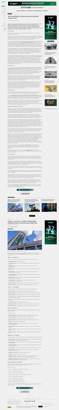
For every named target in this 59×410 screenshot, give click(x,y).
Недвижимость (38, 10)
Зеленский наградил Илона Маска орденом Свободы (48, 200)
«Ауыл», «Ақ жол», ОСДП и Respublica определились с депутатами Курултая (14, 200)
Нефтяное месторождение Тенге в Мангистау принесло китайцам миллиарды (31, 200)
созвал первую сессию (29, 383)
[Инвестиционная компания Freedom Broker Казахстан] (3, 6)
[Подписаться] (39, 399)
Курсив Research (3, 11)
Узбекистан (4, 30)
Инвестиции (30, 10)
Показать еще (32, 215)
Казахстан (4, 29)
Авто (4, 10)
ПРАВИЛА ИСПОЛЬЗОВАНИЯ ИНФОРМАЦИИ (47, 405)
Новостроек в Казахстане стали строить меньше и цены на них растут (50, 67)
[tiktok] (30, 401)
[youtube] (28, 401)
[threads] (32, 401)
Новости (4, 8)
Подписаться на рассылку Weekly (29, 398)
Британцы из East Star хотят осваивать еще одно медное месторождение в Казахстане (50, 81)
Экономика (37, 7)
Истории (4, 9)
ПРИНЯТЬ (40, 406)
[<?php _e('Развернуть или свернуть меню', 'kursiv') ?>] (5, 28)
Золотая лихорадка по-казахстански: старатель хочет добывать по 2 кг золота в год (50, 95)
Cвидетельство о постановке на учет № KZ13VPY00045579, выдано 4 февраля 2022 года (15, 402)
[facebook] (34, 401)
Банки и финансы (21, 10)
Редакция (4, 23)
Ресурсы (45, 10)
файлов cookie (28, 407)
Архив (26, 404)
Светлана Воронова (13, 226)
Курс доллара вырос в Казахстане (50, 108)
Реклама (4, 24)
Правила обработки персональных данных (47, 404)
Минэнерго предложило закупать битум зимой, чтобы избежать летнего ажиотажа (50, 53)
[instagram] (25, 401)
